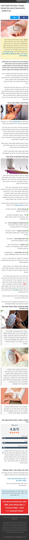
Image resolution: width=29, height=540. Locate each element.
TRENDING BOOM (21, 1)
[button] (24, 17)
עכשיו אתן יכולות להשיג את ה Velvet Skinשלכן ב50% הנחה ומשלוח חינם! (14, 54)
